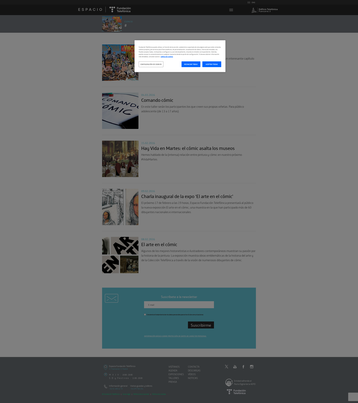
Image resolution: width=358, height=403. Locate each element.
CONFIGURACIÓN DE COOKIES (151, 64)
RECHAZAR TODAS (191, 64)
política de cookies (167, 56)
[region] (180, 56)
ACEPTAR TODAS (212, 64)
